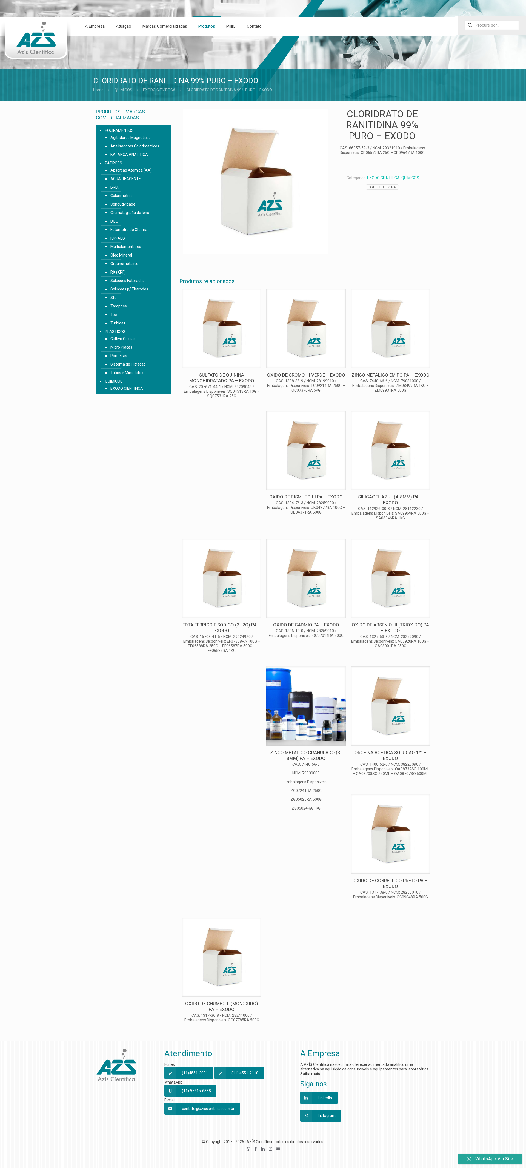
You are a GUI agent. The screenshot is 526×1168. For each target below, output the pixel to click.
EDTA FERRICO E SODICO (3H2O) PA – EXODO (221, 627)
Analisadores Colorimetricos (134, 146)
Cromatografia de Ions (129, 212)
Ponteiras (118, 356)
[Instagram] (270, 1149)
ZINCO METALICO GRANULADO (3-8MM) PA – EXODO (306, 755)
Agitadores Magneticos (130, 137)
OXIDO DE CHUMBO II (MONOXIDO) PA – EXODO (221, 1006)
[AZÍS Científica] (35, 41)
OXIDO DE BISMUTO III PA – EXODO (306, 497)
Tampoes (118, 306)
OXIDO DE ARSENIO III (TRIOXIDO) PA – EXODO (390, 627)
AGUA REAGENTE (125, 178)
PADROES (113, 163)
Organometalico (124, 263)
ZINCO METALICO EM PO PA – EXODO (390, 375)
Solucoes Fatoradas (127, 280)
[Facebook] (256, 1149)
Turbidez (118, 323)
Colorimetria (121, 195)
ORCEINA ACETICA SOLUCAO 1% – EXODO (391, 755)
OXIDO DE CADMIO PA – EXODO (306, 625)
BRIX (114, 187)
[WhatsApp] (248, 1149)
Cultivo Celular (122, 339)
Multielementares (125, 246)
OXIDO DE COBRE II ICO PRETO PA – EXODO (390, 883)
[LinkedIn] (263, 1149)
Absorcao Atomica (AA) (131, 170)
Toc (113, 314)
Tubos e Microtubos (127, 373)
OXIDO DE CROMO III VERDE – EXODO (306, 375)
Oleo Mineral (121, 255)
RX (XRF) (118, 272)
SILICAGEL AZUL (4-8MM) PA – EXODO (390, 499)
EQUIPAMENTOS (119, 130)
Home (98, 90)
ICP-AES (117, 238)
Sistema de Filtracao (128, 364)
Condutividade (122, 204)
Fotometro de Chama (128, 229)
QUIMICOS (123, 90)
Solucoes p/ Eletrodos (129, 289)
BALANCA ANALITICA (129, 154)
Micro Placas (121, 347)
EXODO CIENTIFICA (159, 90)
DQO (114, 221)
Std (113, 297)
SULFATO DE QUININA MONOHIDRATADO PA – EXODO (221, 377)
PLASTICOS (115, 331)
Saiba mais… (311, 1074)
